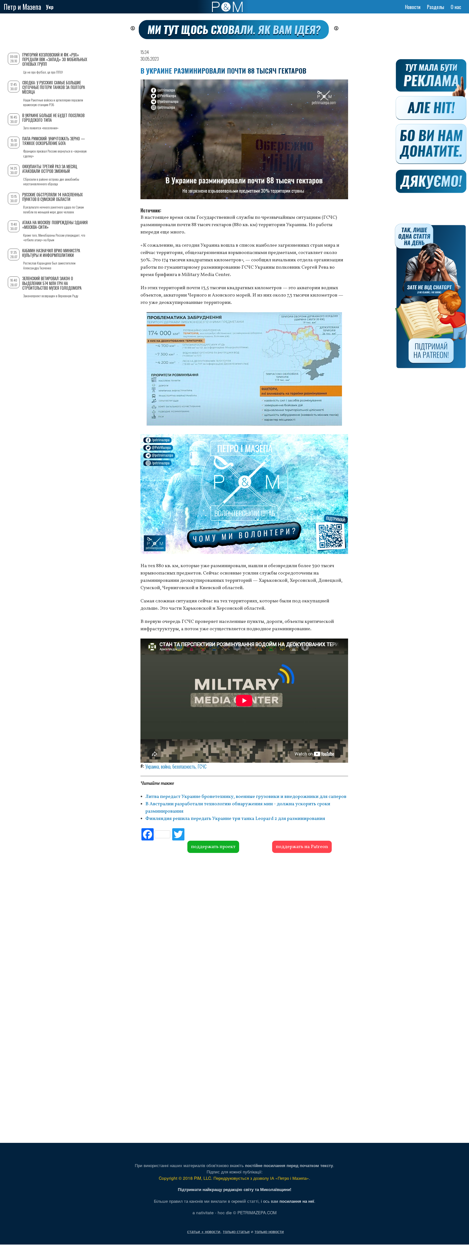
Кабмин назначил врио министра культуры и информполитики (51, 253)
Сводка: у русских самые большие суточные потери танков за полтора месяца (53, 87)
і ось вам (287, 1201)
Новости (412, 7)
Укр (49, 7)
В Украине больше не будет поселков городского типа (53, 117)
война (166, 766)
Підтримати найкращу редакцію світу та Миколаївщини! (234, 1189)
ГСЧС (202, 766)
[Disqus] (244, 927)
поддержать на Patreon (302, 846)
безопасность (184, 766)
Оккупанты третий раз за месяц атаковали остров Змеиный (49, 169)
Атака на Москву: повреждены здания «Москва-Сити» (55, 225)
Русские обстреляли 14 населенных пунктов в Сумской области (52, 197)
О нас (456, 7)
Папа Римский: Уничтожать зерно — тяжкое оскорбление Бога (53, 141)
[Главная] (227, 7)
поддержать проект (213, 846)
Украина (152, 766)
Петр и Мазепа (22, 7)
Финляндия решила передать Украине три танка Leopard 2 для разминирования (235, 818)
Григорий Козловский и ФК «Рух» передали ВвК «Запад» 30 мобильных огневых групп (54, 59)
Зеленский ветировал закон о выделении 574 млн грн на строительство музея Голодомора (52, 283)
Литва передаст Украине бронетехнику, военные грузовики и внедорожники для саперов (245, 796)
